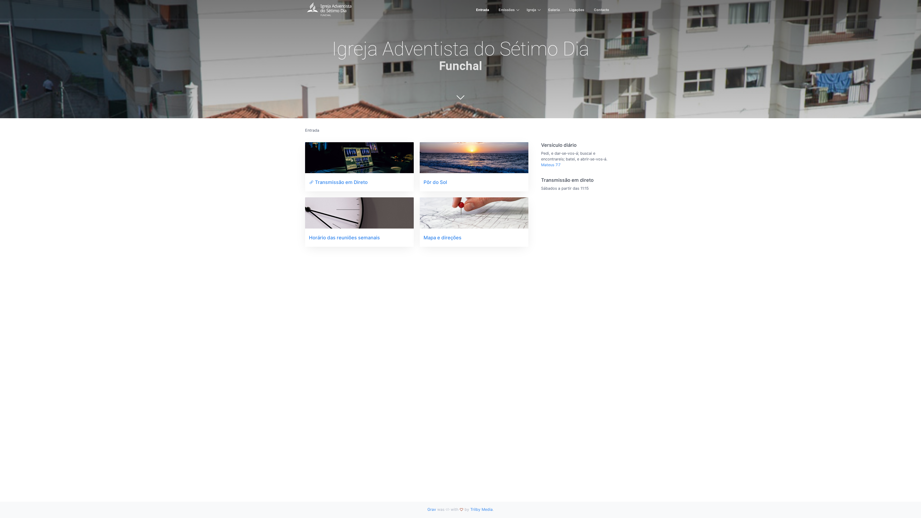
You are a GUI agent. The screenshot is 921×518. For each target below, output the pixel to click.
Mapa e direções (442, 238)
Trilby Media (481, 509)
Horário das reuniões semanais (344, 238)
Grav (431, 509)
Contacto (601, 10)
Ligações (576, 10)
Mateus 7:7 (551, 164)
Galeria (554, 10)
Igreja (531, 10)
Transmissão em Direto (341, 182)
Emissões (507, 10)
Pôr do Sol (435, 182)
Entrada (482, 10)
